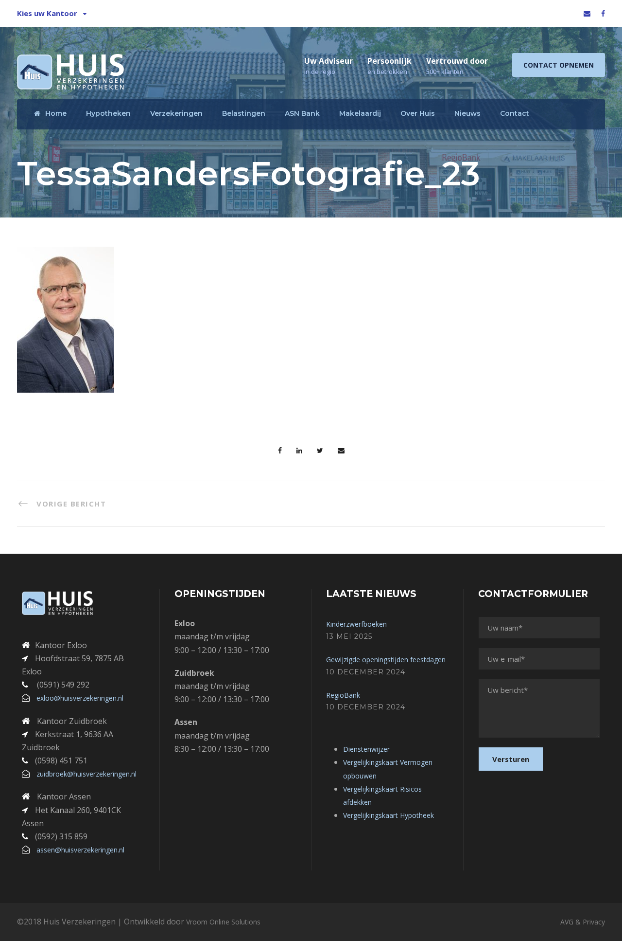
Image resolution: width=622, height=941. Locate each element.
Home (56, 113)
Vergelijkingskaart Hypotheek (388, 815)
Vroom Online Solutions (223, 921)
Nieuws (467, 113)
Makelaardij (360, 113)
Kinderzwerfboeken (356, 624)
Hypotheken (108, 113)
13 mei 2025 (349, 636)
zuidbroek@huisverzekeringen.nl (86, 773)
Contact (514, 113)
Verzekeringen (176, 113)
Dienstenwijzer (366, 749)
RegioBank (343, 695)
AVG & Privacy (582, 921)
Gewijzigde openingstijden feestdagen (386, 659)
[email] (587, 13)
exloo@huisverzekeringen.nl (79, 698)
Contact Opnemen (558, 65)
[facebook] (603, 13)
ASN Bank (302, 113)
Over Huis (417, 113)
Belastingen (243, 113)
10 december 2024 (365, 672)
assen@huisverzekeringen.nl (80, 849)
